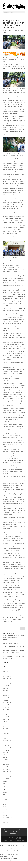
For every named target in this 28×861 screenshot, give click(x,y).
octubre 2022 (6, 745)
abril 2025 (5, 693)
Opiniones (5, 801)
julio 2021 (5, 781)
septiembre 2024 (7, 707)
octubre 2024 (6, 705)
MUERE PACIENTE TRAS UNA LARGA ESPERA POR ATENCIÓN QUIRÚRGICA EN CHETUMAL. (14, 637)
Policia (4, 804)
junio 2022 (5, 755)
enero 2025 (5, 700)
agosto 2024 (6, 709)
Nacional (5, 799)
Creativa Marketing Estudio (17, 840)
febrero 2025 (6, 697)
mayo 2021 (5, 786)
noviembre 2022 (7, 743)
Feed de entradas (7, 817)
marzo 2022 (6, 762)
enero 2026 (5, 674)
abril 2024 (5, 714)
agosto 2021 (6, 778)
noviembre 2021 (7, 771)
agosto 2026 (6, 669)
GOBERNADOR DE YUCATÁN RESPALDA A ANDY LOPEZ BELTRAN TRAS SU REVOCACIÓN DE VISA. (13, 652)
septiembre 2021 (7, 776)
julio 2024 (5, 712)
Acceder (5, 815)
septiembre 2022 (7, 748)
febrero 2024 (6, 719)
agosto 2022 (6, 750)
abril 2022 (5, 759)
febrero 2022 (6, 764)
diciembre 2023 (7, 724)
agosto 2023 (6, 733)
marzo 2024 (6, 716)
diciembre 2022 (7, 740)
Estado (5, 32)
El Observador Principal (11, 30)
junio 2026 (5, 671)
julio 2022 (5, 752)
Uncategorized (6, 809)
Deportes (5, 792)
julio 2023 (5, 736)
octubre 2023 (6, 728)
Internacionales (7, 797)
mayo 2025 (5, 690)
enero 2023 (5, 738)
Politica (4, 806)
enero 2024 (5, 721)
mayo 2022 (5, 757)
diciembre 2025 (7, 676)
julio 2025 (5, 688)
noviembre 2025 (7, 678)
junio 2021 (5, 783)
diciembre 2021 (7, 769)
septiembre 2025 (7, 683)
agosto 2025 (6, 686)
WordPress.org (6, 822)
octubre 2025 (6, 681)
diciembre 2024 (7, 702)
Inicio (4, 830)
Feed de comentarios (8, 820)
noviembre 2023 (7, 726)
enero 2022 (5, 767)
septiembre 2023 (7, 731)
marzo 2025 (6, 695)
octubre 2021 (6, 774)
